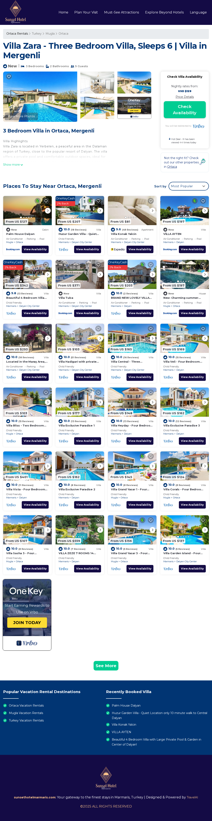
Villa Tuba (66, 297)
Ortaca (63, 33)
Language (198, 12)
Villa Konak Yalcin (123, 234)
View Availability (35, 249)
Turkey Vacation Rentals (26, 720)
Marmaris (64, 242)
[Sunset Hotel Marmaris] (15, 12)
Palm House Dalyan (20, 234)
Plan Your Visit (86, 12)
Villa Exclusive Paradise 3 (181, 425)
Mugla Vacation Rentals (26, 713)
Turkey (37, 33)
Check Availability (184, 109)
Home (63, 12)
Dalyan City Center (82, 242)
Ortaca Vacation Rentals (26, 705)
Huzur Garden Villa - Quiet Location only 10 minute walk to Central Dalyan (159, 715)
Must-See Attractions (121, 12)
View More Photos (21, 116)
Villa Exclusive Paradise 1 (76, 425)
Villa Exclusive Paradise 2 (77, 489)
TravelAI (192, 797)
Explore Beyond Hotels (164, 12)
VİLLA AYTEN (172, 234)
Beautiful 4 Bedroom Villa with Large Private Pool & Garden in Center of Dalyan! (156, 742)
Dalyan (180, 242)
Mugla (50, 33)
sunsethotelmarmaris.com (34, 797)
